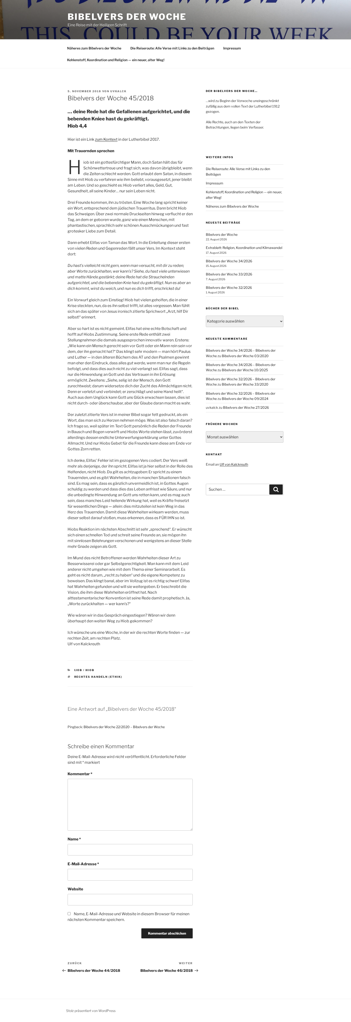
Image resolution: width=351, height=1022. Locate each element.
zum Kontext (106, 139)
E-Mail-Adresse (83, 864)
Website (75, 889)
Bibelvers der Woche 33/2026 (229, 274)
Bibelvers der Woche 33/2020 (245, 384)
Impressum (232, 48)
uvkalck (118, 91)
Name (74, 839)
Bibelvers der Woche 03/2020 (245, 356)
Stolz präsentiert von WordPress (91, 1011)
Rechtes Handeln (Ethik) (98, 676)
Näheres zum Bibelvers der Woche (94, 48)
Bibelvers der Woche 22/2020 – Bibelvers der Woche (124, 727)
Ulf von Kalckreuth (234, 464)
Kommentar (80, 774)
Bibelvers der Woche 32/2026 (229, 287)
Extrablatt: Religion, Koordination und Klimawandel (244, 248)
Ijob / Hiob (84, 670)
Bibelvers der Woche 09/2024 (245, 399)
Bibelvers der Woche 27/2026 (246, 407)
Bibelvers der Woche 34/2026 (229, 261)
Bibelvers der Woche (127, 16)
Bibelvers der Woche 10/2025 (245, 370)
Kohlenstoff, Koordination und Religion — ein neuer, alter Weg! (116, 60)
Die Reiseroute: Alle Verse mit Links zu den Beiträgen (172, 48)
